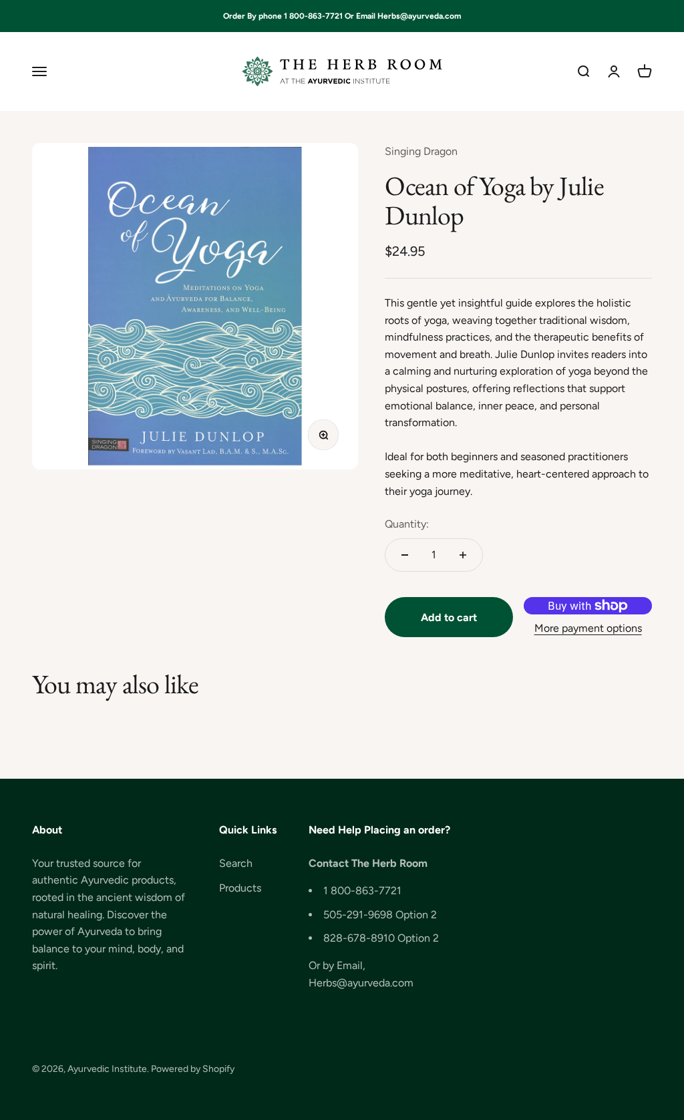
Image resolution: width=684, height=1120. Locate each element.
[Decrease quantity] (404, 555)
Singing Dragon (421, 151)
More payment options (588, 628)
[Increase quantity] (463, 555)
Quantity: (407, 524)
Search (235, 863)
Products (240, 888)
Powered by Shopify (192, 1069)
